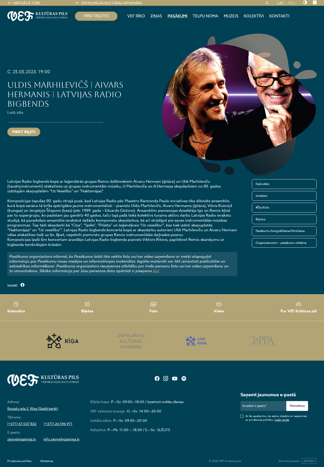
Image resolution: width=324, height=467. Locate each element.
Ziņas (156, 15)
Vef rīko (136, 15)
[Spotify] (183, 379)
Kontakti (279, 15)
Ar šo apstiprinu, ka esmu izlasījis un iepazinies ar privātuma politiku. (276, 418)
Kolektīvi (254, 15)
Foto (153, 311)
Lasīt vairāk (282, 420)
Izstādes (261, 196)
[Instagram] (165, 379)
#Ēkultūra (262, 207)
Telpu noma (205, 15)
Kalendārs (262, 184)
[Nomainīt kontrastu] (305, 3)
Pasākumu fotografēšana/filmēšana (280, 231)
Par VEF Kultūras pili (298, 311)
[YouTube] (174, 379)
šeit (156, 271)
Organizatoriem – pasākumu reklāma (281, 243)
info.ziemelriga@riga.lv (62, 439)
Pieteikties (297, 406)
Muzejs (231, 15)
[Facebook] (157, 379)
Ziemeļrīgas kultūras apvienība (111, 3)
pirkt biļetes (96, 16)
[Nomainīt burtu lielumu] (315, 3)
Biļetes (261, 219)
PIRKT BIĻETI (23, 131)
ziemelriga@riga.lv (21, 439)
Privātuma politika (19, 461)
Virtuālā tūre (26, 3)
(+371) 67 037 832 (21, 424)
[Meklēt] (267, 3)
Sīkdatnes (46, 461)
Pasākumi (177, 15)
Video (219, 311)
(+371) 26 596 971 (58, 424)
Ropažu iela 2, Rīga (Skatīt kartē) (32, 408)
